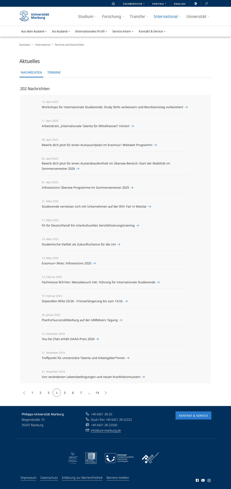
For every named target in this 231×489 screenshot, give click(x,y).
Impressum (28, 477)
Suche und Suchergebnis (206, 3)
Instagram (209, 481)
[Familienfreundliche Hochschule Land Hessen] (119, 458)
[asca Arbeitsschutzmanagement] (150, 458)
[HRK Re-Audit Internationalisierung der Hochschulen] (91, 458)
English (180, 3)
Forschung (111, 16)
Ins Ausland (59, 31)
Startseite (24, 44)
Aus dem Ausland (32, 31)
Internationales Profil (90, 31)
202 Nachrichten (35, 88)
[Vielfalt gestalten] (72, 458)
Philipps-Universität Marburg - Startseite (40, 16)
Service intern (121, 31)
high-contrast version (195, 3)
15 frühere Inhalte (24, 393)
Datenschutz (49, 477)
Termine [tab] (54, 72)
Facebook (197, 481)
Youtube (203, 481)
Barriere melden (118, 477)
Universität (196, 16)
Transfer (137, 16)
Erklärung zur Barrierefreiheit (82, 477)
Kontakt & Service (151, 31)
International (166, 16)
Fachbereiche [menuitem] (132, 3)
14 (97, 393)
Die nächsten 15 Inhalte (105, 393)
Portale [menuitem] (158, 3)
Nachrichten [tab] (31, 72)
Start (113, 3)
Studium (86, 16)
